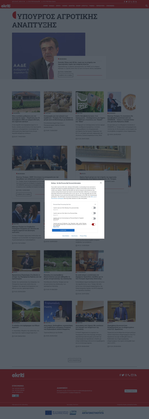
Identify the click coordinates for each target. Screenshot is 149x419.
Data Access (74, 235)
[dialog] (74, 209)
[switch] (94, 208)
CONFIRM (63, 230)
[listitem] (74, 204)
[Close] (101, 183)
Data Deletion (65, 235)
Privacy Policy (83, 235)
